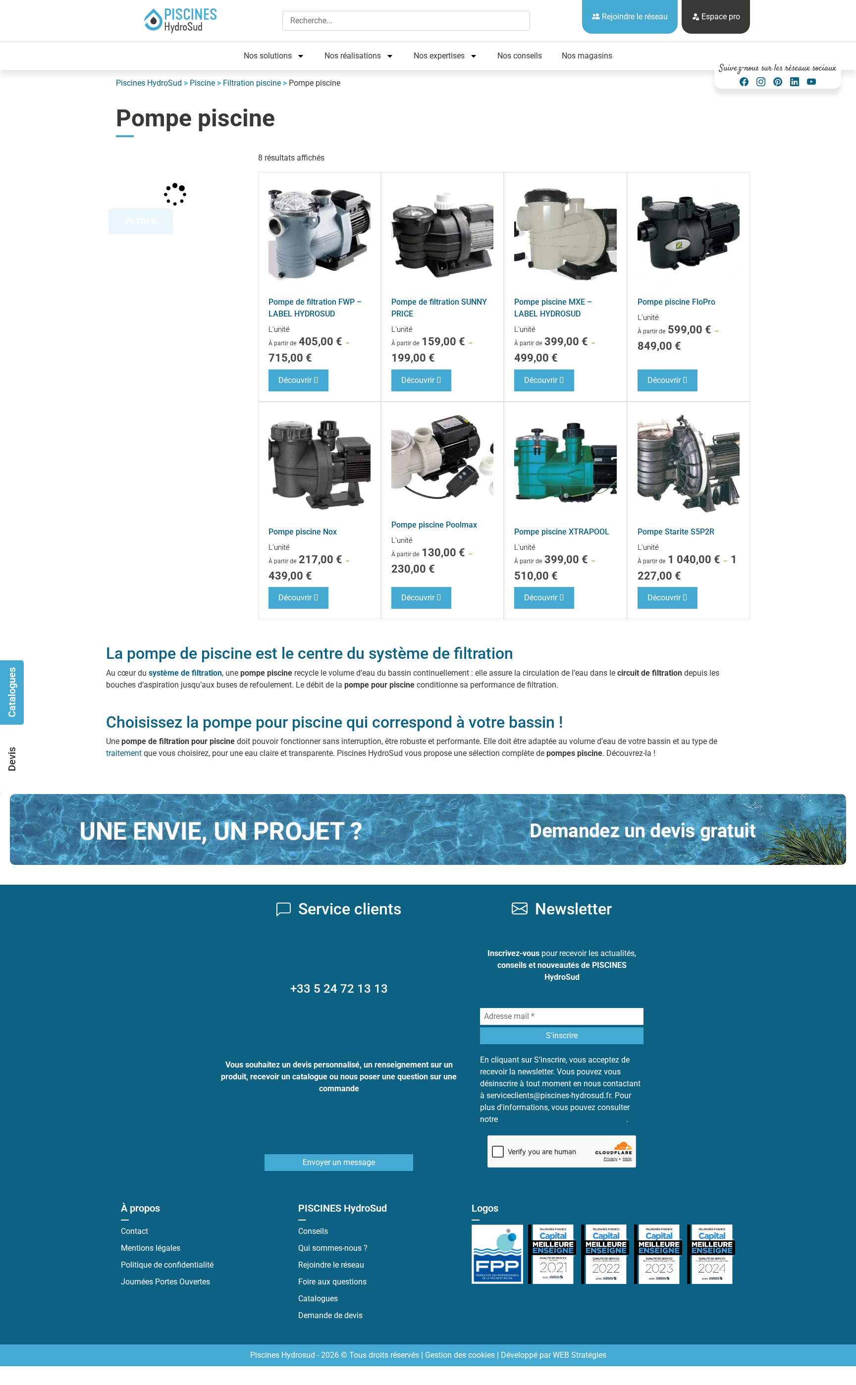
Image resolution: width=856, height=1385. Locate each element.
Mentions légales (150, 1248)
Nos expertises (439, 55)
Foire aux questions (332, 1281)
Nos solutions (268, 55)
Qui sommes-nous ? (333, 1248)
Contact (134, 1231)
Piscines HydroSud (149, 83)
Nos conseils (519, 55)
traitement (124, 753)
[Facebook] (744, 82)
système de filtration (185, 673)
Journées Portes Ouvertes (165, 1281)
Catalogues (318, 1298)
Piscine (202, 83)
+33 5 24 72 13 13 (339, 989)
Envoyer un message (339, 1162)
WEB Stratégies (579, 1355)
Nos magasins (587, 55)
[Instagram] (760, 82)
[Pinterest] (777, 82)
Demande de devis (330, 1315)
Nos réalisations (352, 55)
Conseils (313, 1231)
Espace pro (719, 16)
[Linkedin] (794, 82)
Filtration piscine (252, 83)
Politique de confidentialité (167, 1265)
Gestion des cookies (460, 1355)
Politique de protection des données (563, 1119)
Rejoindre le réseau (634, 16)
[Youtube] (811, 82)
